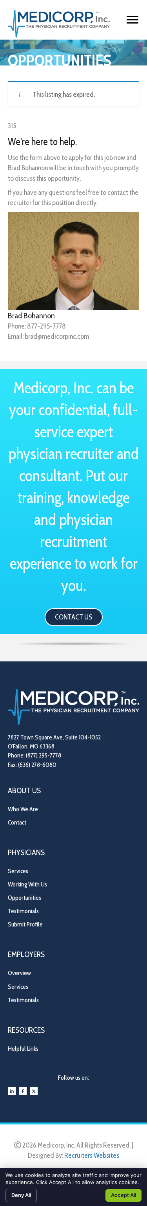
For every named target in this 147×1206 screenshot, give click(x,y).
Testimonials (23, 911)
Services (18, 871)
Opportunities (24, 897)
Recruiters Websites (91, 1155)
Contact (17, 822)
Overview (19, 973)
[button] (74, 617)
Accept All (123, 1195)
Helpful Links (23, 1048)
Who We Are (23, 809)
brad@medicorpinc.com (57, 336)
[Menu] (132, 20)
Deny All (21, 1195)
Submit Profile (25, 924)
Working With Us (27, 884)
